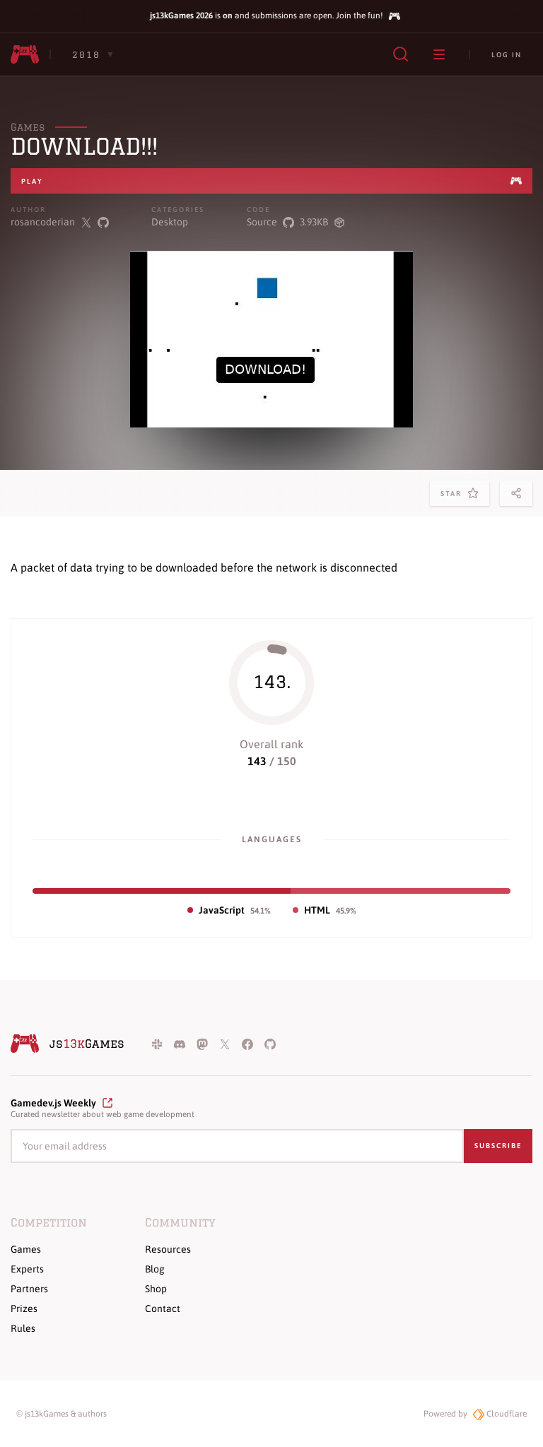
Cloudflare (505, 1414)
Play (32, 181)
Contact (162, 1308)
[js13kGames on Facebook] (247, 1043)
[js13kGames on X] (225, 1043)
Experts (27, 1269)
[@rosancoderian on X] (86, 222)
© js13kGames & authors (61, 1414)
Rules (23, 1328)
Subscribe (498, 1146)
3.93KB (314, 222)
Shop (156, 1288)
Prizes (24, 1308)
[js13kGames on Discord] (179, 1043)
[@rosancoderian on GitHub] (103, 222)
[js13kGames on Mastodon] (202, 1043)
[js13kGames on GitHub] (270, 1043)
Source (262, 222)
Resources (168, 1249)
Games (28, 127)
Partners (29, 1288)
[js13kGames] (25, 54)
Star (453, 498)
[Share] (516, 493)
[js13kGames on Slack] (157, 1043)
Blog (155, 1269)
